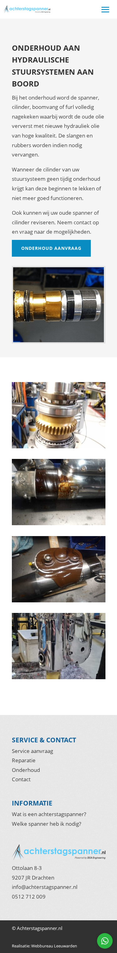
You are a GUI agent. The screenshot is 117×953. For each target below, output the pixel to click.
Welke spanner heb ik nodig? (46, 823)
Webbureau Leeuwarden (54, 946)
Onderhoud (26, 769)
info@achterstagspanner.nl (44, 886)
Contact (21, 779)
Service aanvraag (32, 750)
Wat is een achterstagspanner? (49, 814)
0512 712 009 (29, 896)
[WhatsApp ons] (105, 941)
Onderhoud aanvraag (51, 248)
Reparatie (24, 760)
